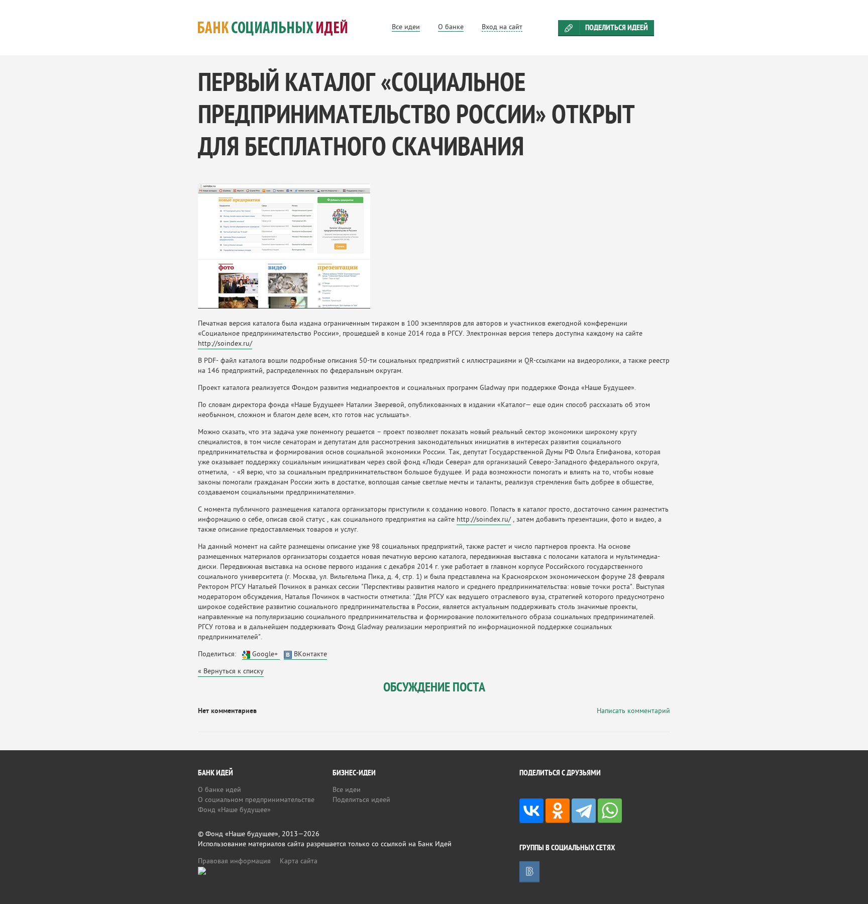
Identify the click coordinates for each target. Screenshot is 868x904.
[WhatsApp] (610, 810)
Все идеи (347, 790)
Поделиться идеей (616, 28)
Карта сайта (298, 861)
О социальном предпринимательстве (256, 800)
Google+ (265, 654)
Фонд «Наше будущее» (234, 810)
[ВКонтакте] (531, 810)
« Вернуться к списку (231, 671)
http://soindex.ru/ (225, 344)
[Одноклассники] (558, 810)
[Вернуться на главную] (285, 28)
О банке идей (219, 790)
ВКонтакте (309, 654)
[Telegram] (584, 810)
